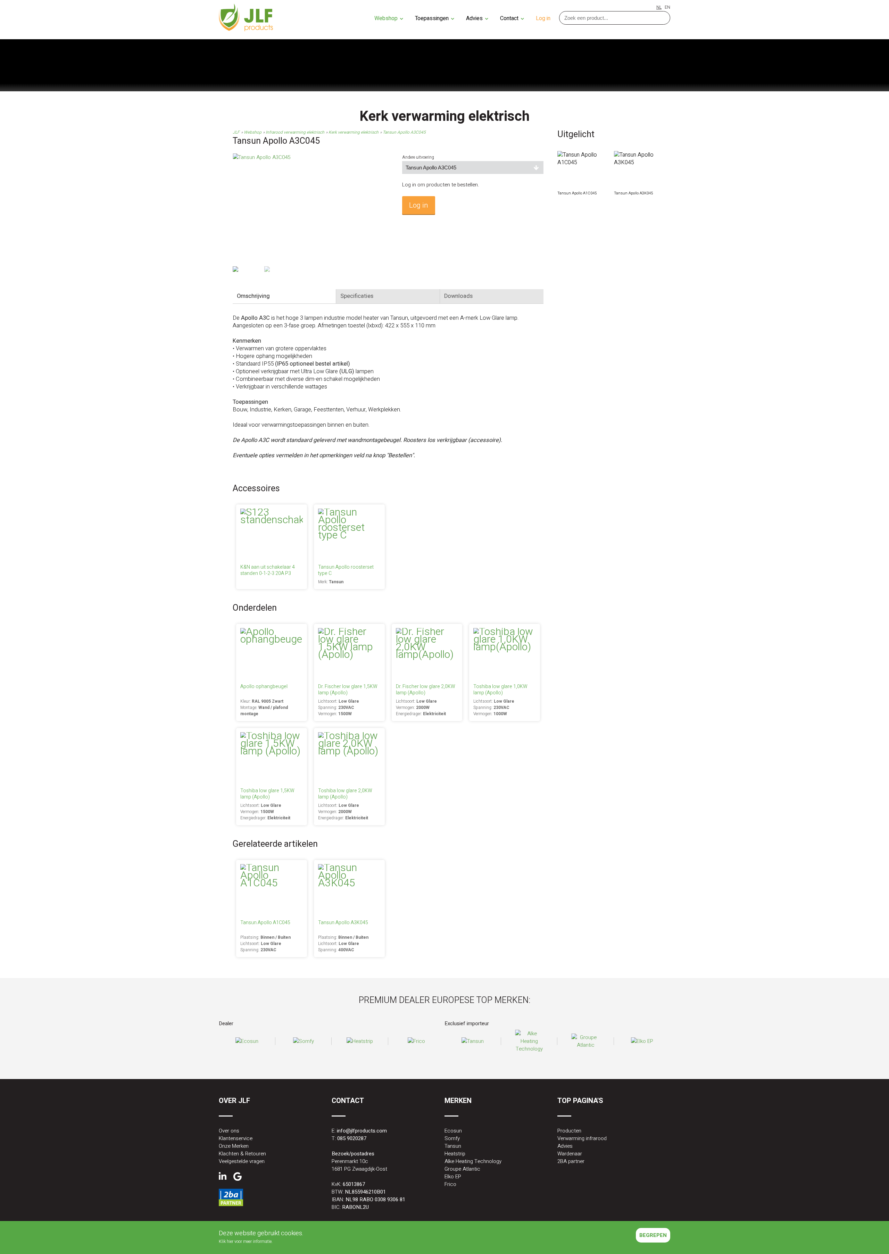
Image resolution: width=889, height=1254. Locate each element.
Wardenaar (569, 1153)
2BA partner (570, 1161)
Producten (569, 1131)
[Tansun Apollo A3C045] (261, 157)
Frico (450, 1184)
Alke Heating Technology (472, 1161)
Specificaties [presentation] (356, 296)
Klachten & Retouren (242, 1153)
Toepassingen (432, 18)
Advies (475, 18)
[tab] (284, 296)
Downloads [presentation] (458, 296)
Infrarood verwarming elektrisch (295, 132)
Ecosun (453, 1131)
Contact (510, 18)
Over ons (229, 1131)
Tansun (452, 1146)
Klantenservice (235, 1138)
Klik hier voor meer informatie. (246, 1241)
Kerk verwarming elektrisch (354, 132)
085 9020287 (351, 1138)
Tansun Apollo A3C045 (404, 132)
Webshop (386, 18)
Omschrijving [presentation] (253, 296)
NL (659, 7)
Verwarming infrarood (582, 1138)
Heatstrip (454, 1153)
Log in (543, 18)
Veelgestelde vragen (242, 1161)
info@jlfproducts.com (362, 1131)
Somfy (452, 1138)
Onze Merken (234, 1146)
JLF (236, 132)
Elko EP (452, 1176)
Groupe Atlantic (462, 1169)
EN (667, 7)
